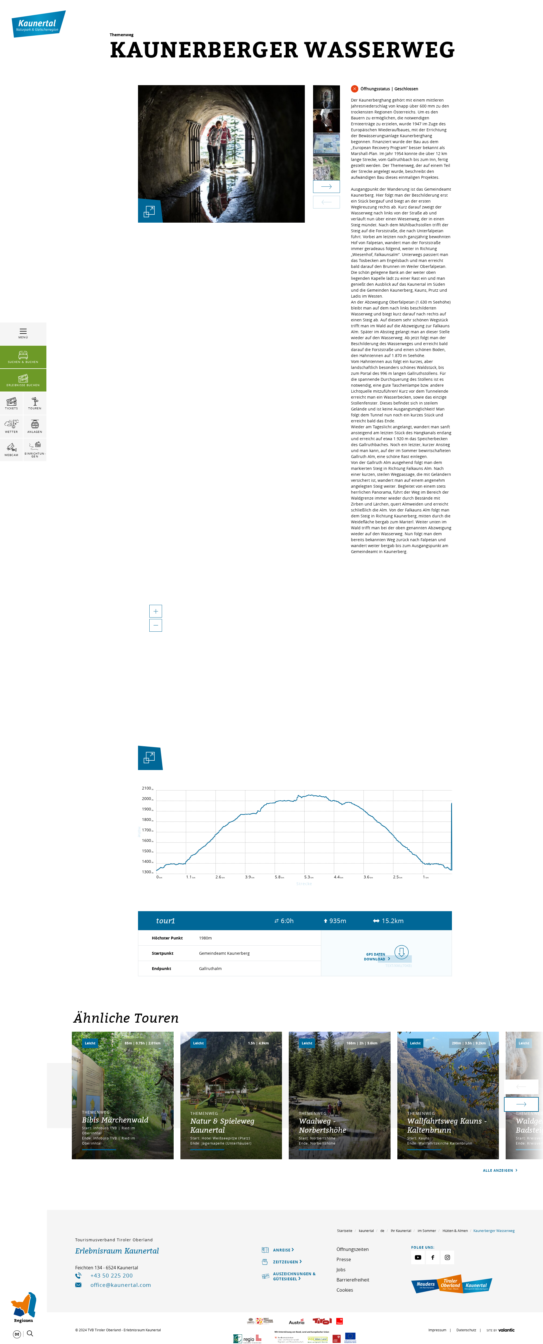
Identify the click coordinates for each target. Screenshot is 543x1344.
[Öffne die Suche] (30, 1333)
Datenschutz (466, 1330)
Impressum (437, 1330)
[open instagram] (447, 1257)
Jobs (341, 1269)
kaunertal (366, 1230)
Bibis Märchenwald (115, 1120)
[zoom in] (155, 611)
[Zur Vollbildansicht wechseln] (149, 759)
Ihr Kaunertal (401, 1230)
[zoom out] (155, 625)
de (382, 1230)
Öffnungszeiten (353, 1249)
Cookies (345, 1290)
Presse (344, 1259)
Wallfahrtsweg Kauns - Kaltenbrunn (447, 1125)
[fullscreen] (149, 211)
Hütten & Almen (455, 1230)
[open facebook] (432, 1257)
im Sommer (427, 1230)
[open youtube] (418, 1257)
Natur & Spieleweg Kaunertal (222, 1125)
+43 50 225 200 (111, 1275)
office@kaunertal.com (120, 1285)
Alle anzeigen (498, 1170)
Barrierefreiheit (353, 1280)
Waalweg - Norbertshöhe (322, 1125)
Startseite (344, 1230)
